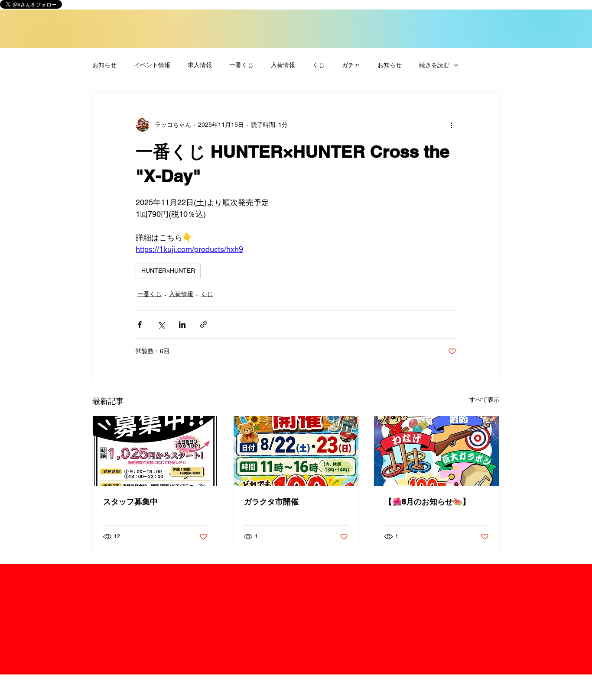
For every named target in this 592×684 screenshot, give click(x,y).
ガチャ (351, 64)
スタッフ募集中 (130, 501)
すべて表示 (484, 399)
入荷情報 (283, 64)
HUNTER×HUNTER (168, 270)
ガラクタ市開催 (271, 501)
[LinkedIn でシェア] (182, 324)
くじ (318, 64)
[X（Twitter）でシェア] (161, 324)
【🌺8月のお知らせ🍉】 (427, 501)
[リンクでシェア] (203, 324)
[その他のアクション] (451, 124)
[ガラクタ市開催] (296, 451)
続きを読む (434, 64)
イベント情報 (152, 64)
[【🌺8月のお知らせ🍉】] (436, 451)
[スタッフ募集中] (155, 451)
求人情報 (200, 64)
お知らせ (104, 64)
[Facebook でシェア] (140, 324)
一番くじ (241, 64)
